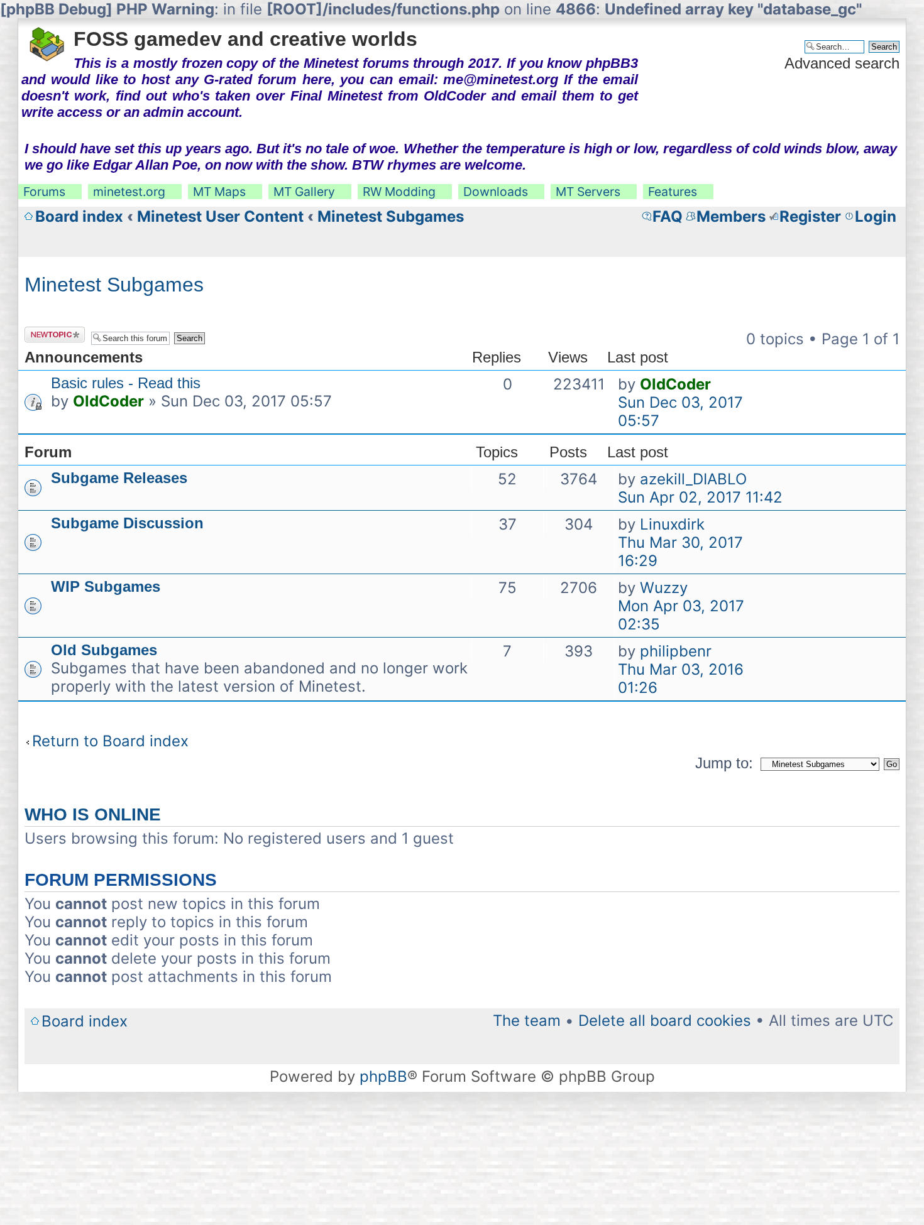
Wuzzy (664, 588)
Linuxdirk (672, 524)
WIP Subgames (105, 586)
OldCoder (108, 401)
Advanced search (841, 63)
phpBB (383, 1076)
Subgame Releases (119, 477)
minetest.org (129, 191)
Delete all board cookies (664, 1020)
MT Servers (588, 191)
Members (731, 216)
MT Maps (219, 191)
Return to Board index (110, 741)
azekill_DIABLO (693, 479)
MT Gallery (304, 191)
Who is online (93, 814)
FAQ (667, 216)
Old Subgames (104, 649)
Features (672, 191)
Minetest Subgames (390, 216)
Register (810, 216)
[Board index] (47, 40)
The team (527, 1020)
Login (875, 216)
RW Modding (399, 191)
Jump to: (724, 762)
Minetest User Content (220, 216)
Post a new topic (47, 334)
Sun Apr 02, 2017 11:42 (700, 497)
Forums (44, 191)
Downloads (495, 191)
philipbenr (676, 651)
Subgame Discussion (127, 522)
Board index (79, 216)
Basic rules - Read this (126, 382)
